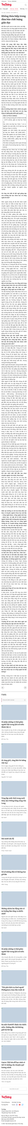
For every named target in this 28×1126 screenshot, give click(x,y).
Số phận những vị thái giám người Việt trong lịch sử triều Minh (12, 951)
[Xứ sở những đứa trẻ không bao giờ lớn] (14, 862)
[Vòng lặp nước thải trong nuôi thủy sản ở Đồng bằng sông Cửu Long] (14, 788)
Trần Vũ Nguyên (6, 1081)
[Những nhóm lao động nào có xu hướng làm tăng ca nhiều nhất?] (14, 899)
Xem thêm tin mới (14, 1089)
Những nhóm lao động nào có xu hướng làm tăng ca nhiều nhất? (13, 911)
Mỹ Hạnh (4, 817)
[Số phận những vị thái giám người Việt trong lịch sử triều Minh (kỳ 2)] (14, 712)
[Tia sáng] (6, 5)
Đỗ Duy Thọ (4, 739)
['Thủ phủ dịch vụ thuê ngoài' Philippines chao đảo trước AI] (14, 977)
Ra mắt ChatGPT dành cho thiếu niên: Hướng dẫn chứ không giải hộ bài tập (13, 1027)
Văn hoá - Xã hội (14, 8)
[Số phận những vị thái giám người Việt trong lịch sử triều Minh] (14, 939)
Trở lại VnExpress (5, 1102)
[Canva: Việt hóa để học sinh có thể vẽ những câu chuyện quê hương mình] (14, 1052)
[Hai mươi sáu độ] (14, 829)
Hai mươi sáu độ (7, 839)
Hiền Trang (4, 884)
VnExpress (3, 1)
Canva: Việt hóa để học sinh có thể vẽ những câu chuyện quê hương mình (13, 1064)
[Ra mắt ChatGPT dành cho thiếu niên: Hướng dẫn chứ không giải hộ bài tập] (14, 1015)
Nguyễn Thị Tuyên (6, 777)
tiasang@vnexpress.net (10, 1120)
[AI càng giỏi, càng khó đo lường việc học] (14, 750)
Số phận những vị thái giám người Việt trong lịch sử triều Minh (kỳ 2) (12, 724)
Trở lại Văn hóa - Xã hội (2, 687)
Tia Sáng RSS (4, 1104)
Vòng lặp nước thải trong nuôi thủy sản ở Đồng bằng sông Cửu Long (13, 800)
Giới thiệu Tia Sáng (16, 1102)
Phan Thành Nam (6, 850)
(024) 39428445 (10, 1119)
